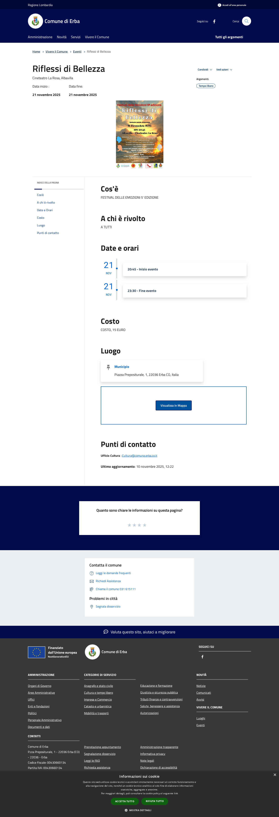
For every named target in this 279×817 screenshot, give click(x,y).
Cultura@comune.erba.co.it (139, 455)
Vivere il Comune (57, 51)
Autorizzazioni (149, 713)
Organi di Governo (39, 685)
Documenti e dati (39, 727)
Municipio (121, 366)
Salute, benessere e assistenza (160, 706)
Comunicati (203, 692)
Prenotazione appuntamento (102, 747)
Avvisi (200, 699)
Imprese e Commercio (98, 699)
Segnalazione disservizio (99, 753)
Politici (32, 713)
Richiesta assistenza (97, 767)
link (176, 793)
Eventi (77, 51)
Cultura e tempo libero (98, 692)
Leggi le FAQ (92, 760)
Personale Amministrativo (44, 720)
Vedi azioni (222, 69)
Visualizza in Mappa (174, 405)
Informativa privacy (152, 753)
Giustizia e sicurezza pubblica (159, 692)
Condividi (203, 69)
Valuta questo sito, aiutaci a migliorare (142, 632)
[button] (139, 810)
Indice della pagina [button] (48, 182)
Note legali (147, 760)
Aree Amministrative (41, 692)
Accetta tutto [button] (124, 801)
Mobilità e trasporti (96, 713)
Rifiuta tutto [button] (155, 801)
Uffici (31, 699)
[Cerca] (246, 21)
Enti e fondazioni (39, 706)
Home (36, 51)
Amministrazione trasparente (159, 747)
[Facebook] (213, 21)
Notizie (201, 685)
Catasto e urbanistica (97, 706)
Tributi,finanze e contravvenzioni (161, 699)
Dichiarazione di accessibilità (158, 767)
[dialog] (139, 794)
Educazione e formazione (156, 685)
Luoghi (200, 718)
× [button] (274, 775)
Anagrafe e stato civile (98, 685)
